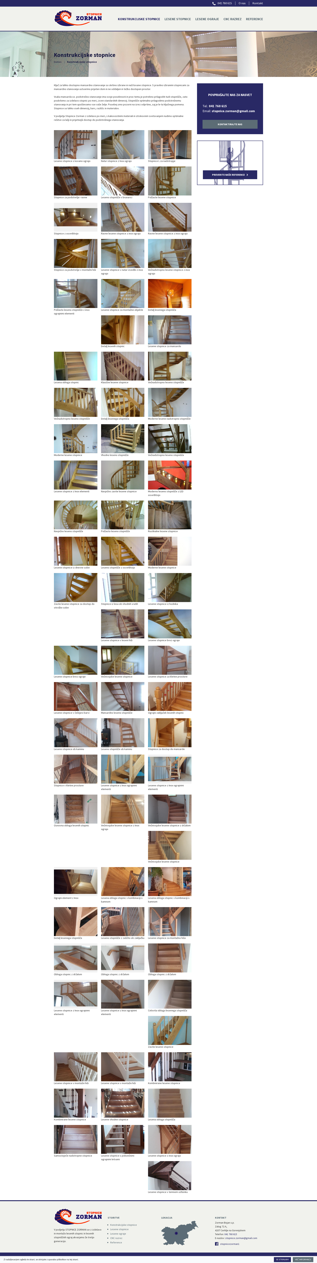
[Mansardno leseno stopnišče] (123, 696)
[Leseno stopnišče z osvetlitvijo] (123, 551)
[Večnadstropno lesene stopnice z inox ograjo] (170, 253)
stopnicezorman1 (229, 1244)
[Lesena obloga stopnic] (75, 366)
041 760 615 (224, 3)
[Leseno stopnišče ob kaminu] (123, 732)
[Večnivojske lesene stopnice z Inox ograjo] (123, 809)
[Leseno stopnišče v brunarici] (123, 180)
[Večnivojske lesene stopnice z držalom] (170, 809)
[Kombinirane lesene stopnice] (170, 1066)
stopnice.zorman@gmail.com (233, 111)
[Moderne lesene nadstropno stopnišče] (170, 402)
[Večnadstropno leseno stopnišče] (170, 366)
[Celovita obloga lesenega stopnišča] (170, 994)
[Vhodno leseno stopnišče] (123, 438)
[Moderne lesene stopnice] (75, 438)
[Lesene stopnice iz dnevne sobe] (75, 551)
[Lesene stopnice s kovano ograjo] (75, 144)
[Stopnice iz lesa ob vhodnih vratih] (123, 587)
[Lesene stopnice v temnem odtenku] (170, 1175)
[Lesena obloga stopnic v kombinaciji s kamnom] (123, 881)
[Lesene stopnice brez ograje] (170, 623)
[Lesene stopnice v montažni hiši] (75, 1066)
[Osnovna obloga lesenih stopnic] (75, 809)
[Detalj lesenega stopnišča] (170, 293)
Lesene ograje (207, 19)
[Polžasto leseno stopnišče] (123, 515)
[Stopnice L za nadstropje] (170, 144)
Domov (58, 62)
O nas (242, 3)
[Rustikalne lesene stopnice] (170, 515)
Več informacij (303, 1260)
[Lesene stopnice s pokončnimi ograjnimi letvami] (123, 1139)
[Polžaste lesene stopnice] (170, 180)
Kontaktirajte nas (230, 124)
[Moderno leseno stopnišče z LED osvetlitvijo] (170, 475)
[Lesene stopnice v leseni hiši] (123, 623)
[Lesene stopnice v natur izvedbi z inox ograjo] (123, 253)
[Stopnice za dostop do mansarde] (170, 732)
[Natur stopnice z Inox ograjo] (123, 144)
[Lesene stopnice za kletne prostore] (170, 660)
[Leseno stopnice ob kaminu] (75, 732)
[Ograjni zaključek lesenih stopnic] (170, 696)
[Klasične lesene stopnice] (123, 366)
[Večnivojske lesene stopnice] (123, 660)
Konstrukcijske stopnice (139, 19)
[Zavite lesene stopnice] (170, 1030)
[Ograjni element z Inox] (75, 881)
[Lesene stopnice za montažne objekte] (123, 293)
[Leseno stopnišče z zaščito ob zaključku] (123, 921)
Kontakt (257, 3)
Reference (254, 19)
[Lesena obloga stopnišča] (170, 1103)
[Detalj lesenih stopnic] (123, 329)
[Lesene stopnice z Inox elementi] (75, 475)
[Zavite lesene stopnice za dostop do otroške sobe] (75, 587)
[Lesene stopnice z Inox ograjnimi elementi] (123, 769)
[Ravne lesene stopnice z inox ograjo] (123, 217)
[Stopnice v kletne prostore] (75, 769)
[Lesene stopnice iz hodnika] (170, 587)
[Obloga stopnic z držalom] (75, 957)
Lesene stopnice (178, 19)
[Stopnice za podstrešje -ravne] (75, 180)
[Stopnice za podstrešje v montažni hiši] (75, 253)
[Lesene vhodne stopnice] (123, 1103)
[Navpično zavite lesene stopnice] (123, 475)
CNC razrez (232, 19)
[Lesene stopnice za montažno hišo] (170, 921)
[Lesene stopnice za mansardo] (170, 329)
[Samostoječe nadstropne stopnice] (75, 1139)
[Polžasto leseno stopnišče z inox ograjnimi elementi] (75, 293)
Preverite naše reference (228, 174)
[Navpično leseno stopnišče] (75, 515)
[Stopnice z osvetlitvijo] (75, 217)
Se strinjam (282, 1260)
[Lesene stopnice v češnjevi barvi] (75, 696)
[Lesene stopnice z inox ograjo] (170, 1139)
